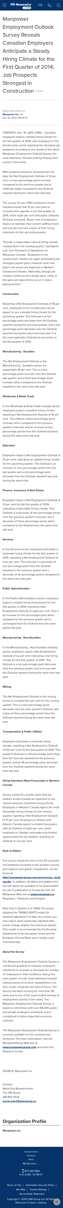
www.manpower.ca (42, 894)
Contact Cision (31, 1151)
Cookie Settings (38, 1189)
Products (31, 1155)
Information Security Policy (40, 1185)
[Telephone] (49, 5)
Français (39, 91)
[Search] (58, 5)
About (31, 1159)
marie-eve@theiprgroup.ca (19, 1101)
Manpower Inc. (12, 1131)
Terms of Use (14, 1185)
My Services (30, 1163)
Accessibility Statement (31, 1194)
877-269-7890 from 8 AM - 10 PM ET (31, 1172)
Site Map (20, 1189)
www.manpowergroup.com (19, 1047)
